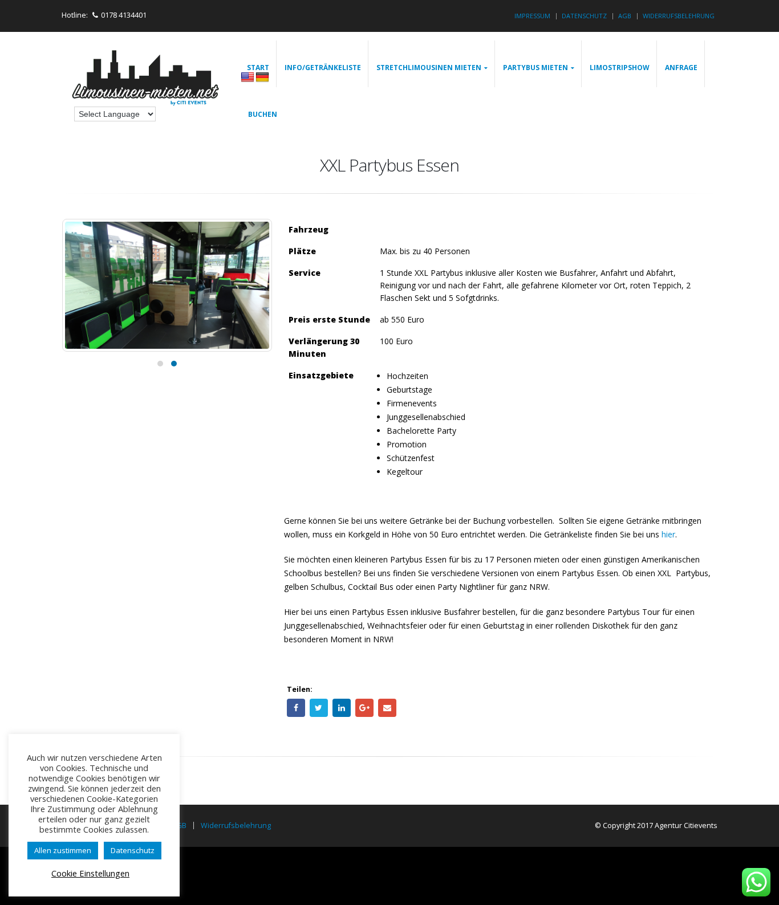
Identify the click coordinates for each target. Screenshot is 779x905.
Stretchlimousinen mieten (428, 67)
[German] (262, 77)
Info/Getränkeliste (323, 67)
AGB (624, 15)
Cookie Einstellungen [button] (90, 873)
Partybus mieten (535, 67)
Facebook (296, 708)
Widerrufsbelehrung (679, 15)
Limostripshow (620, 67)
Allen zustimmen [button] (62, 850)
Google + (364, 708)
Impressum (532, 15)
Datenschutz (584, 15)
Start (258, 67)
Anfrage (681, 67)
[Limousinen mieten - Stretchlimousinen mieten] (146, 79)
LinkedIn (341, 708)
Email (387, 708)
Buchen (262, 114)
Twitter (319, 708)
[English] (247, 77)
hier (668, 534)
